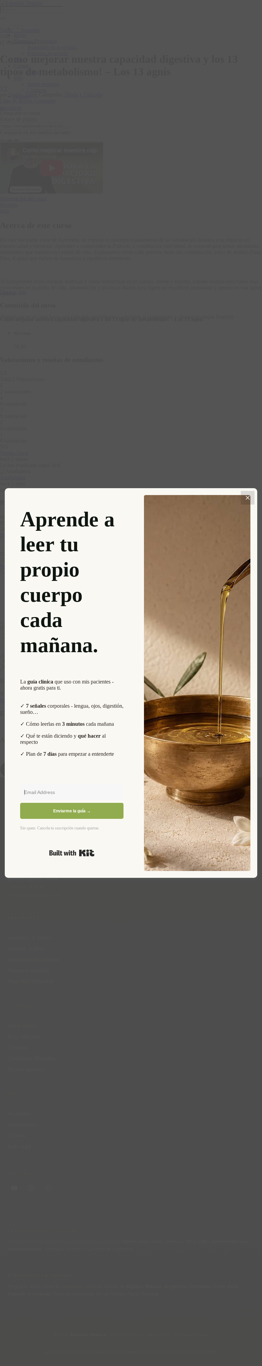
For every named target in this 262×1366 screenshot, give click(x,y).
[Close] (247, 498)
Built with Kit (71, 853)
